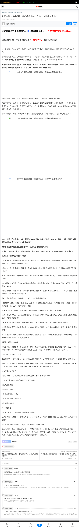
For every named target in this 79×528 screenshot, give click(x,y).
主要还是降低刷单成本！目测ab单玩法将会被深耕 (19, 501)
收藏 (15, 441)
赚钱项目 (19, 12)
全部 (76, 463)
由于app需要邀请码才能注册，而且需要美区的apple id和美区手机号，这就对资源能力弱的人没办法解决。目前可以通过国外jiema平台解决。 (40, 515)
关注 (70, 24)
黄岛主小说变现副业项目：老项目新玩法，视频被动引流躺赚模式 (20, 455)
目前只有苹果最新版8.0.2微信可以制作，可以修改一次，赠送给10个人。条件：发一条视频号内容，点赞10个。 (37, 488)
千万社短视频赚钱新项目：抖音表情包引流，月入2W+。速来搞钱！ (59, 455)
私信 (75, 24)
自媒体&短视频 (12, 12)
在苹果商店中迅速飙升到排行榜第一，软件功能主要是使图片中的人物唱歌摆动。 (28, 474)
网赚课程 (4, 12)
